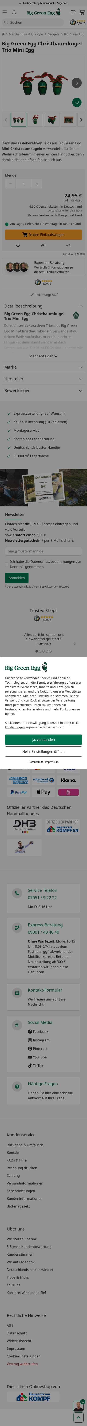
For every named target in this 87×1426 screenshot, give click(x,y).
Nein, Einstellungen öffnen (43, 751)
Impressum (51, 762)
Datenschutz (36, 762)
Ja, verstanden (43, 739)
